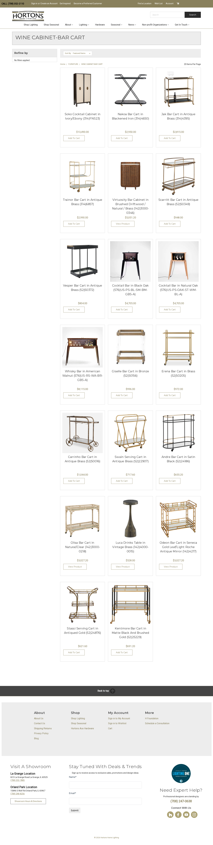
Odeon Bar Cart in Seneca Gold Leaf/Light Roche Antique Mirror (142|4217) (178, 547)
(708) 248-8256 (17, 794)
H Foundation (151, 718)
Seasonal (115, 24)
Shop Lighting (31, 24)
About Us (38, 718)
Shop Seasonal (51, 24)
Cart (110, 728)
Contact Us (39, 723)
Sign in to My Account (119, 718)
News (131, 24)
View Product (123, 224)
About (68, 24)
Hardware (100, 24)
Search (192, 14)
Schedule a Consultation (157, 723)
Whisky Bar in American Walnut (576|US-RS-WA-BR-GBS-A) (82, 376)
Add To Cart (74, 138)
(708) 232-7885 (17, 780)
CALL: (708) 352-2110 (13, 3)
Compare (82, 94)
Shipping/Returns (43, 728)
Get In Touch (181, 24)
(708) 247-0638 (181, 801)
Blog (36, 738)
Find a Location (144, 3)
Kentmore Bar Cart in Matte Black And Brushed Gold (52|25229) (130, 633)
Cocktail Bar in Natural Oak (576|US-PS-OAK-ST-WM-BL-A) (178, 290)
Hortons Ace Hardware (82, 728)
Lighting (83, 24)
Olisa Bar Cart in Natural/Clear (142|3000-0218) (82, 547)
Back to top (104, 690)
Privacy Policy (41, 733)
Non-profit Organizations (154, 24)
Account (169, 3)
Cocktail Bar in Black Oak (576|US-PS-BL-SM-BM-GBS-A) (130, 290)
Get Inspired (65, 3)
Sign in (34, 3)
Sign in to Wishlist (117, 723)
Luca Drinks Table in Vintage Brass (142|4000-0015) (130, 547)
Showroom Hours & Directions (28, 801)
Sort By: (68, 53)
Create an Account (49, 3)
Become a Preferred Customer (88, 3)
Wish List (159, 3)
